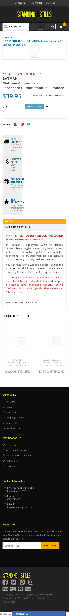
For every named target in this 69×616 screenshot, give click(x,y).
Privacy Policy (9, 598)
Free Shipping (12, 444)
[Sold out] (22, 341)
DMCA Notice (9, 601)
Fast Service (11, 460)
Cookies (42, 598)
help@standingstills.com (19, 507)
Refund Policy (12, 422)
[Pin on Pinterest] (23, 123)
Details (10, 221)
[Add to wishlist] (47, 106)
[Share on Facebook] (17, 123)
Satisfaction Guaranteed (18, 455)
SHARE (6, 124)
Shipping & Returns (17, 227)
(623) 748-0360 (14, 499)
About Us (10, 401)
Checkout (50, 2)
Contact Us (11, 406)
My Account (11, 412)
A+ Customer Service (16, 450)
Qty (5, 106)
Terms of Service (11, 428)
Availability (39, 95)
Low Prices (10, 466)
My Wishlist (36, 2)
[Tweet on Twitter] (29, 123)
